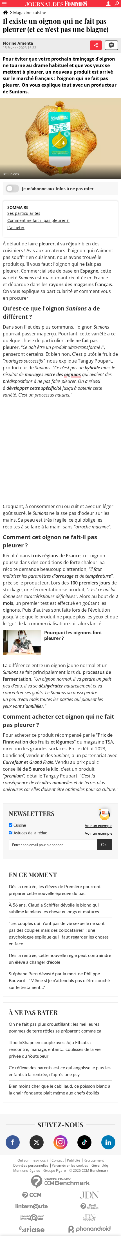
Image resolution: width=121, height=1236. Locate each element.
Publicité (73, 1160)
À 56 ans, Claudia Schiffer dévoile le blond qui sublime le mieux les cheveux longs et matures (54, 908)
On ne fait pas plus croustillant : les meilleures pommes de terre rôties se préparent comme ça (55, 1027)
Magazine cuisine (29, 12)
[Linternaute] (31, 1206)
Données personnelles (30, 1166)
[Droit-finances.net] (89, 1206)
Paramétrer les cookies (70, 1166)
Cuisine (19, 826)
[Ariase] (31, 1229)
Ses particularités (23, 213)
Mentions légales (26, 1171)
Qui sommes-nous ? (32, 1160)
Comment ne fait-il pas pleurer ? (38, 220)
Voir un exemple (98, 825)
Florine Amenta (18, 43)
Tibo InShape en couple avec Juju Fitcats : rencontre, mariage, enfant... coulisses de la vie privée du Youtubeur (54, 1049)
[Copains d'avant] (31, 1217)
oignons (72, 374)
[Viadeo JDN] (89, 1217)
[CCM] (31, 1195)
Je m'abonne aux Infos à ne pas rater (57, 188)
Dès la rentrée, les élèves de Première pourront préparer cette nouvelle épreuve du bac (55, 890)
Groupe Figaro (54, 1171)
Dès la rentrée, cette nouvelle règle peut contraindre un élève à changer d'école (60, 959)
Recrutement (94, 1160)
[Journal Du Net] (89, 1195)
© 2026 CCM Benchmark (88, 1171)
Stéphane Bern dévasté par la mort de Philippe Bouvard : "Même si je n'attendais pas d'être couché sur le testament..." (59, 981)
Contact (57, 1160)
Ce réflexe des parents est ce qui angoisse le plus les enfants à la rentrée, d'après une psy (60, 1071)
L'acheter (15, 227)
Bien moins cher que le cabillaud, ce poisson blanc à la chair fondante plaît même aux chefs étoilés (59, 1089)
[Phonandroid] (89, 1229)
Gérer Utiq (99, 1166)
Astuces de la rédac (29, 833)
